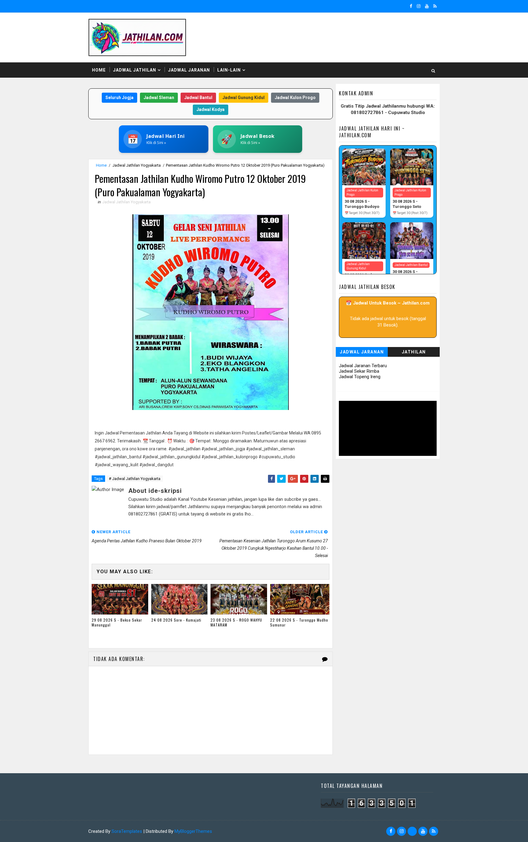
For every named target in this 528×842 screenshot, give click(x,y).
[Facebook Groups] (412, 831)
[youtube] (427, 6)
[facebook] (411, 6)
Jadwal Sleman (159, 97)
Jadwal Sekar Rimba (359, 371)
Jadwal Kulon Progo (295, 97)
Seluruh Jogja (119, 97)
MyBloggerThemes (193, 831)
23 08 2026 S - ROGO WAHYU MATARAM (236, 622)
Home (99, 70)
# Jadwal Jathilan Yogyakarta (134, 478)
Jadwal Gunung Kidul (243, 97)
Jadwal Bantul (198, 97)
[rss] (435, 6)
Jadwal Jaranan (189, 70)
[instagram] (418, 6)
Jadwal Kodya (210, 109)
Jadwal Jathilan (134, 70)
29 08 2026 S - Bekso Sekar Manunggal (117, 622)
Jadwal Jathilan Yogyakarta (136, 165)
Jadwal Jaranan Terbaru (363, 365)
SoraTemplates (127, 831)
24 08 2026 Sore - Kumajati (176, 619)
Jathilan (414, 351)
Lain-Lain (229, 70)
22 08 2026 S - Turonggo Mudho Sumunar (299, 622)
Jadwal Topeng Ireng (359, 376)
